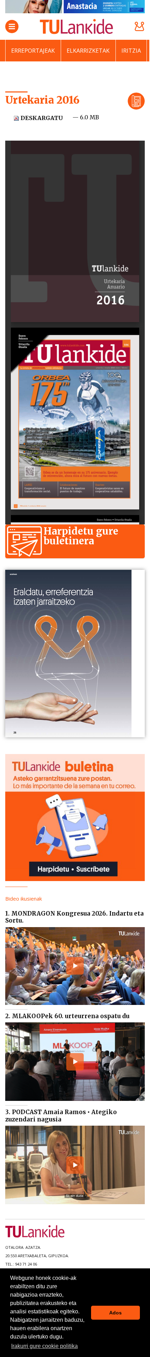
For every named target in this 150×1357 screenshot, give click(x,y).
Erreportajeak (33, 50)
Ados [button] (115, 1312)
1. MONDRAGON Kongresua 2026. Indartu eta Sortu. (74, 917)
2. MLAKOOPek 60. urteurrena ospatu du (67, 1016)
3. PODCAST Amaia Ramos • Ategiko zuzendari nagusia (61, 1115)
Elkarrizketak (88, 50)
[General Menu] (11, 26)
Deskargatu (41, 117)
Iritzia (131, 50)
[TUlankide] (76, 26)
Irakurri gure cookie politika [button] (44, 1346)
